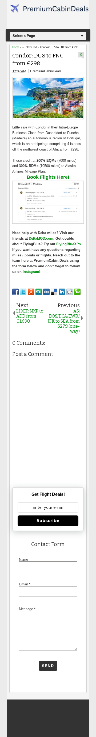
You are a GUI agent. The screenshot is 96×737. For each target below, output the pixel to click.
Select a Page (24, 36)
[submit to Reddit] (69, 292)
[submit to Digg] (46, 292)
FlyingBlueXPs (68, 244)
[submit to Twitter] (23, 292)
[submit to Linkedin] (62, 292)
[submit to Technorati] (77, 292)
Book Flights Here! (48, 177)
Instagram (31, 272)
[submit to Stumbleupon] (38, 292)
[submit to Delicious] (54, 292)
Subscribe (48, 520)
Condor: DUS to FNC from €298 (37, 59)
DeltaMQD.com (41, 238)
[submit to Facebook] (15, 292)
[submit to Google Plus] (31, 292)
